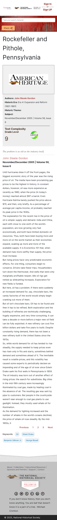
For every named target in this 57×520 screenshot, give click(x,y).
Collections (18, 467)
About (9, 467)
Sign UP (47, 9)
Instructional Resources (35, 467)
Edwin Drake (28, 434)
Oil (17, 434)
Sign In (48, 4)
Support (32, 469)
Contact (41, 469)
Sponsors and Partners (17, 469)
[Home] (7, 8)
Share (7, 28)
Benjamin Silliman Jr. (12, 440)
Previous (24, 427)
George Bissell (32, 440)
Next (50, 427)
